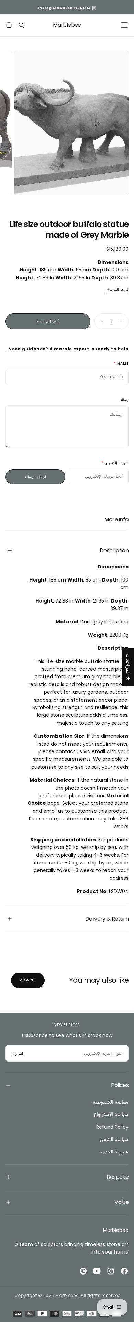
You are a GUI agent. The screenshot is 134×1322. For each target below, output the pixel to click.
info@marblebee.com (64, 7)
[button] (124, 25)
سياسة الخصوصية (111, 1101)
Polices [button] (120, 1085)
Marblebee (116, 1230)
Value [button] (121, 1202)
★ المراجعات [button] (128, 667)
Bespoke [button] (118, 1177)
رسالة (124, 400)
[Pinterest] (83, 1271)
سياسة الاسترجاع (111, 1114)
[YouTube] (97, 1271)
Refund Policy (112, 1126)
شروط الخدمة (114, 1151)
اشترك (17, 1053)
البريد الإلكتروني (116, 463)
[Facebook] (124, 1271)
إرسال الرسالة (35, 476)
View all (28, 980)
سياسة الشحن (114, 1139)
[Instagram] (111, 1271)
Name (123, 364)
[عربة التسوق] (8, 26)
